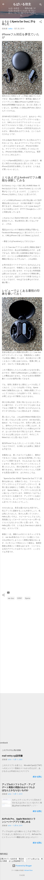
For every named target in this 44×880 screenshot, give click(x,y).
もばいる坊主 (22, 4)
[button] (40, 22)
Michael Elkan (28, 870)
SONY (19, 598)
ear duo (11, 598)
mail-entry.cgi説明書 (12, 755)
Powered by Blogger (23, 866)
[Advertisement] (22, 674)
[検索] (40, 5)
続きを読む (37, 777)
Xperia (27, 598)
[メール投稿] (8, 593)
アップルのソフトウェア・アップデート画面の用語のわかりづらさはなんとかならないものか (18, 787)
